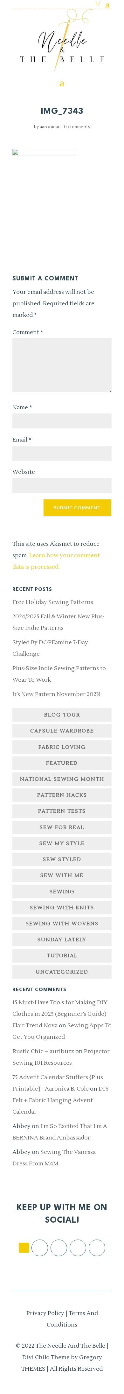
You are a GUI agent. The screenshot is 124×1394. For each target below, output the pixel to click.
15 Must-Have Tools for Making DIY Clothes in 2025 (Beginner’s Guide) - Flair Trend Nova (61, 1014)
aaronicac (50, 127)
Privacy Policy (45, 1313)
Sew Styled (62, 859)
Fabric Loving (62, 747)
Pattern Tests (62, 811)
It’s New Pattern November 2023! (56, 694)
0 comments (77, 127)
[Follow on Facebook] (39, 1248)
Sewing (62, 892)
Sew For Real (62, 827)
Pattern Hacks (62, 795)
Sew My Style (62, 843)
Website (23, 472)
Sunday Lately (62, 939)
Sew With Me (62, 875)
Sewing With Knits (62, 908)
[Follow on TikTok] (24, 1248)
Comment (27, 332)
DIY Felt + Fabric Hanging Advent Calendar (60, 1100)
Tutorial (62, 955)
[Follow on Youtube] (97, 1248)
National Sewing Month (62, 779)
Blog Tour (62, 715)
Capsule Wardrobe (62, 731)
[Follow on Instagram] (59, 1248)
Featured (62, 763)
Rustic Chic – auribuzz (43, 1051)
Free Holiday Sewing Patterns (52, 602)
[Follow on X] (78, 1248)
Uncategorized (62, 972)
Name (22, 407)
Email (21, 439)
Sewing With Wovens (62, 923)
